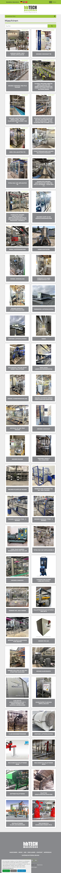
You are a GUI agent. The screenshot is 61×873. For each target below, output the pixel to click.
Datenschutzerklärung (7, 868)
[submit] (52, 26)
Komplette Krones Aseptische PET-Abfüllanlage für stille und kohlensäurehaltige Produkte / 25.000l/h (17, 217)
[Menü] (50, 2)
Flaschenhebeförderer (17, 734)
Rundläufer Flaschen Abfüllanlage (44, 703)
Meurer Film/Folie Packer (17, 489)
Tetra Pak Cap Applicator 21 (44, 550)
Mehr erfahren (21, 870)
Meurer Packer (17, 459)
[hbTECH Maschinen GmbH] (30, 844)
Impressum (47, 852)
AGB (25, 852)
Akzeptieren (6, 870)
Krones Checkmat (43, 429)
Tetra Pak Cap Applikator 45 (17, 183)
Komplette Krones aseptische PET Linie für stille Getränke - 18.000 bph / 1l (44, 184)
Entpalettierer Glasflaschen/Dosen (17, 824)
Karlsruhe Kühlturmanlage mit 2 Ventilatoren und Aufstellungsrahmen (17, 703)
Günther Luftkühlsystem (17, 338)
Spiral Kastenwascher (17, 249)
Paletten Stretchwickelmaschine (44, 793)
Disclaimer (31, 852)
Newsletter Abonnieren (12, 2)
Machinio (39, 865)
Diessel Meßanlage (17, 279)
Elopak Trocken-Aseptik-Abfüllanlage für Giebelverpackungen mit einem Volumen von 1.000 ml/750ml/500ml (44, 86)
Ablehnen (13, 870)
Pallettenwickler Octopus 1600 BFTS (44, 610)
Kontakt (40, 852)
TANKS (44, 338)
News (20, 852)
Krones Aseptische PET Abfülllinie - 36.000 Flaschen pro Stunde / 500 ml (17, 120)
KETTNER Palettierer (17, 794)
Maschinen (13, 852)
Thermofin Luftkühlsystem (44, 309)
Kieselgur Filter (44, 249)
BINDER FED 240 (43, 641)
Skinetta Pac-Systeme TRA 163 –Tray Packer (44, 489)
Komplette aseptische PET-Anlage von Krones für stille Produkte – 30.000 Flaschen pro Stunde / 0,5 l (43, 120)
